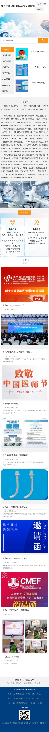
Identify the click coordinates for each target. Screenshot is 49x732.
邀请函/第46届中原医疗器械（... (16, 558)
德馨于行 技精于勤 (10, 404)
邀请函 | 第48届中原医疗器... (14, 305)
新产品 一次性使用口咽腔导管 (15, 507)
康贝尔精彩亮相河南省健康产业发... (17, 352)
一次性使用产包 (38, 83)
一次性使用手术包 (38, 67)
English (39, 9)
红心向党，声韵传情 (11, 657)
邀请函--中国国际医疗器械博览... (16, 610)
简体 (39, 4)
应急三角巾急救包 (38, 51)
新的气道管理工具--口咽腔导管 (15, 455)
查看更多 (24, 213)
